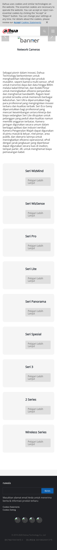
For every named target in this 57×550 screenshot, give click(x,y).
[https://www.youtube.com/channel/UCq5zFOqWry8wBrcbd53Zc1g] (25, 520)
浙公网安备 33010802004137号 (39, 540)
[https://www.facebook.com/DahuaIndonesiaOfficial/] (18, 520)
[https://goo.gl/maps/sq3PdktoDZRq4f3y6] (39, 520)
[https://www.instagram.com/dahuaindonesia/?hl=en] (32, 520)
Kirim (47, 490)
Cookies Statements (31, 22)
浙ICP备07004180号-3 (14, 540)
